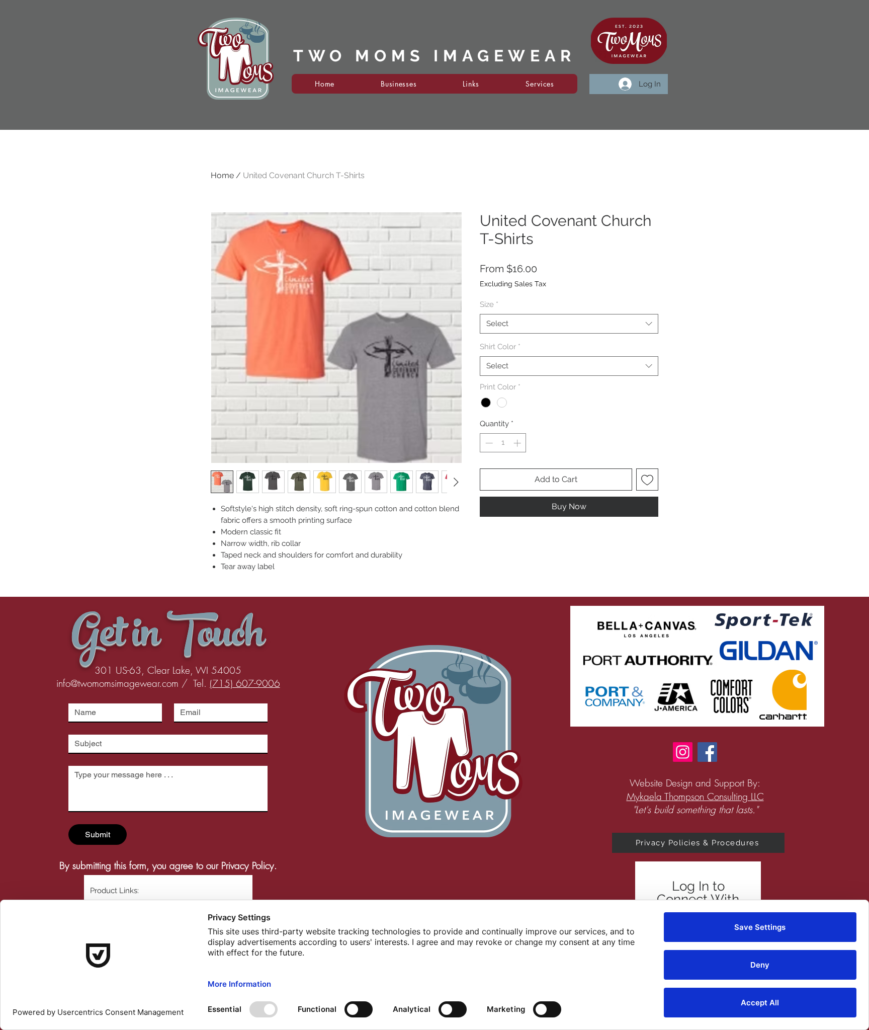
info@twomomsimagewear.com (117, 683)
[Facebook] (707, 752)
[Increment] (518, 443)
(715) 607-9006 (245, 683)
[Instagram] (682, 752)
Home (222, 175)
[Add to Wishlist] (647, 479)
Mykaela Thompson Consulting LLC (695, 796)
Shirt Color (500, 346)
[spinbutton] (503, 443)
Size (489, 304)
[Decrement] (488, 443)
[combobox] (569, 324)
